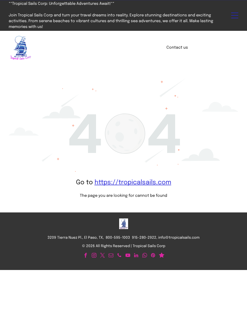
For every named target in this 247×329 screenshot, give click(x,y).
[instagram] (94, 256)
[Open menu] (234, 15)
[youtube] (127, 256)
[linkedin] (136, 256)
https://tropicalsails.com (133, 182)
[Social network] (161, 256)
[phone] (119, 256)
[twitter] (102, 256)
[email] (111, 256)
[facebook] (85, 256)
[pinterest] (153, 256)
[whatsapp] (144, 256)
